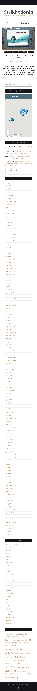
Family (8, 565)
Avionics (14, 634)
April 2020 (9, 378)
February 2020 (10, 384)
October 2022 (10, 302)
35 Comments (23, 61)
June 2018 (9, 436)
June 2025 (9, 219)
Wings (28, 674)
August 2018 (10, 430)
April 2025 (9, 222)
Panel (20, 663)
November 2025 (11, 204)
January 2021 (10, 354)
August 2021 (10, 342)
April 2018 (9, 442)
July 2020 (9, 372)
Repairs (31, 52)
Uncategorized (10, 617)
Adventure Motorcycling (13, 544)
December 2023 (11, 265)
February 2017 (10, 479)
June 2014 (9, 528)
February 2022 (10, 326)
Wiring (14, 677)
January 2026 (10, 198)
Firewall (17, 653)
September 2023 (11, 274)
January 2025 (10, 232)
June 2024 (9, 250)
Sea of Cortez (16, 667)
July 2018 (9, 433)
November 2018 (11, 421)
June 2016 (9, 501)
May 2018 (9, 439)
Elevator (7, 643)
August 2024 (10, 244)
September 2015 (11, 522)
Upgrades (9, 620)
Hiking (8, 584)
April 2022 (9, 320)
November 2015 (11, 519)
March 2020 (9, 381)
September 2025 (11, 210)
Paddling (8, 590)
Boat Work (7, 52)
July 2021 (9, 345)
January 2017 (10, 482)
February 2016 (10, 510)
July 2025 (9, 216)
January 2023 (10, 293)
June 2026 (9, 186)
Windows (16, 674)
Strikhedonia (18, 11)
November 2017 (11, 458)
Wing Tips (7, 677)
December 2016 (11, 485)
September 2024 (11, 241)
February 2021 (10, 351)
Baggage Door (23, 634)
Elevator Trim (15, 643)
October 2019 (10, 394)
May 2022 (9, 317)
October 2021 (10, 335)
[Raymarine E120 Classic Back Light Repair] (18, 38)
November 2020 (11, 360)
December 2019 (11, 387)
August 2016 (10, 494)
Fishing (8, 572)
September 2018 (11, 427)
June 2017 (9, 467)
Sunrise (19, 671)
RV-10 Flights (10, 602)
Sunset (25, 671)
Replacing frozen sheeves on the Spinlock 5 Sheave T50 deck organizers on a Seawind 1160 (18, 164)
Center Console (27, 637)
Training (8, 614)
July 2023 (9, 277)
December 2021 (11, 329)
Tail (12, 674)
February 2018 (10, 449)
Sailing (8, 605)
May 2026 (9, 189)
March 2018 (9, 445)
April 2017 (9, 473)
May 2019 (9, 403)
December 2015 (11, 516)
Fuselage (10, 657)
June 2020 (9, 375)
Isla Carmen (14, 660)
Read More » (5, 77)
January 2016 (10, 513)
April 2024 (9, 256)
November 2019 (11, 391)
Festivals (8, 568)
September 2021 (11, 339)
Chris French (15, 61)
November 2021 (11, 332)
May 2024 (9, 253)
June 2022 (9, 314)
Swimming (8, 674)
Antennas (8, 634)
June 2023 (9, 280)
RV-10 (8, 599)
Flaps (26, 653)
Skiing (8, 608)
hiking (17, 656)
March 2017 (9, 476)
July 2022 (9, 311)
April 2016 (9, 507)
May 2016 (9, 504)
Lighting (28, 660)
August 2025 (10, 213)
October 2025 (10, 207)
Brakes (12, 637)
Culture (8, 550)
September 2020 (11, 366)
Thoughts (9, 611)
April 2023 (9, 287)
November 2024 (11, 235)
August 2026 (10, 183)
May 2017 (9, 470)
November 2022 (11, 299)
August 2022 (10, 308)
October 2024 (10, 238)
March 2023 (9, 290)
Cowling (8, 640)
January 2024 (10, 262)
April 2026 (9, 192)
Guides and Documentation (19, 52)
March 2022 (9, 323)
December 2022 (11, 296)
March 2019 (9, 409)
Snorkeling (10, 670)
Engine (23, 643)
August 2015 (10, 525)
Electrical (27, 639)
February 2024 (10, 259)
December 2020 (11, 357)
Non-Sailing (9, 587)
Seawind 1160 (26, 667)
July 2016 (9, 497)
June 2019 (9, 400)
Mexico (14, 663)
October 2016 (10, 491)
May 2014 (9, 531)
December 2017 (11, 455)
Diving (8, 556)
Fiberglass (10, 648)
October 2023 (10, 271)
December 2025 (11, 201)
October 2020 (10, 363)
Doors (19, 640)
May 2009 (9, 534)
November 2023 (11, 268)
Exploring (9, 562)
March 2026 (9, 195)
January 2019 (10, 415)
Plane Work (9, 593)
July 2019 (9, 397)
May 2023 (9, 284)
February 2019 (10, 412)
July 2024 (9, 247)
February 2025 (10, 228)
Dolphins (14, 640)
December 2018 (11, 418)
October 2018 (10, 424)
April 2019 (9, 406)
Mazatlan (7, 663)
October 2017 (10, 461)
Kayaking (21, 660)
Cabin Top (19, 637)
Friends (8, 578)
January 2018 (10, 452)
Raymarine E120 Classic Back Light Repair (18, 56)
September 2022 (11, 305)
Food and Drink (10, 575)
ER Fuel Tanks (15, 645)
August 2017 (10, 464)
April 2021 (9, 348)
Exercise (8, 559)
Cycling (8, 553)
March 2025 (9, 225)
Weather (8, 624)
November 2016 (11, 488)
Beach (7, 637)
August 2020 (10, 369)
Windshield (23, 674)
